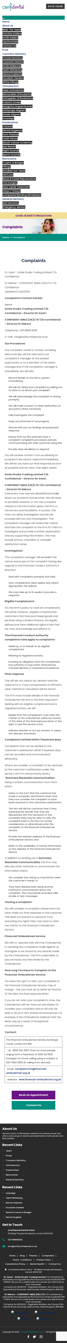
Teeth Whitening (12, 70)
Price (5, 49)
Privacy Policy (44, 1259)
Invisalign (8, 118)
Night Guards (10, 150)
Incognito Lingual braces (17, 106)
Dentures (7, 174)
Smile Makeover (11, 66)
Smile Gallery (10, 37)
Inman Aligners (11, 114)
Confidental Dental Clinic (32, 1332)
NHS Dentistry (10, 203)
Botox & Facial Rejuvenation (19, 178)
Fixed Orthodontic (13, 90)
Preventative (10, 122)
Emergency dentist (13, 207)
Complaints (48, 1255)
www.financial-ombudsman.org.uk (40, 1079)
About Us (7, 25)
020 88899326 (15, 1239)
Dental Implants (12, 74)
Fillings (6, 166)
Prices (9, 1155)
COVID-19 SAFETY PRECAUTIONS (33, 215)
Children (7, 126)
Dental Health (37, 1264)
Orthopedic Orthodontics (17, 98)
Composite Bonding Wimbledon (21, 195)
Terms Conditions (22, 1259)
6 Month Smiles (11, 102)
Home (5, 21)
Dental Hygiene (13, 1217)
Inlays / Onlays (11, 191)
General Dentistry (13, 199)
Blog (22, 1255)
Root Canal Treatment (16, 187)
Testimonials (10, 41)
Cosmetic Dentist (13, 62)
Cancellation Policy (15, 1264)
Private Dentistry (12, 58)
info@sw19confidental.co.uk (22, 1246)
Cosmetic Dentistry (14, 54)
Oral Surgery (9, 183)
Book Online (55, 6)
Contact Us (9, 45)
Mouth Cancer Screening (17, 142)
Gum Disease (10, 134)
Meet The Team (11, 29)
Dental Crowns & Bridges (18, 1212)
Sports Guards (11, 154)
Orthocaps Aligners (14, 110)
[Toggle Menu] (3, 18)
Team (9, 1150)
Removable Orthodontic (16, 94)
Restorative (9, 158)
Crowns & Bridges (13, 162)
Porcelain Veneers (13, 78)
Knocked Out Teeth (13, 170)
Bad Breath (9, 146)
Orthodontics (10, 86)
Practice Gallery (12, 33)
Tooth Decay (10, 138)
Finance (33, 1255)
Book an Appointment (33, 1095)
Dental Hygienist (12, 130)
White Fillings (10, 82)
